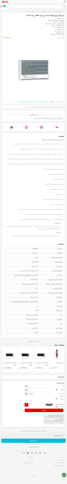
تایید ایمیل (33, 440)
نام (62, 386)
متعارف (35, 102)
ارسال (44, 410)
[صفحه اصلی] (64, 11)
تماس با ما (31, 460)
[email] (23, 453)
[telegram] (44, 453)
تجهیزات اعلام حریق (43, 102)
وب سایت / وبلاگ (60, 394)
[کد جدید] (26, 404)
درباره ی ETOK (60, 460)
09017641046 (32, 447)
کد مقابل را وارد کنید (59, 405)
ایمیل (62, 390)
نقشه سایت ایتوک (60, 463)
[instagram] (36, 453)
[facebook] (27, 453)
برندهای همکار (30, 457)
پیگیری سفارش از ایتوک (59, 465)
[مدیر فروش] (64, 475)
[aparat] (40, 453)
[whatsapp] (31, 453)
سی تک (59, 102)
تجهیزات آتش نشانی (57, 11)
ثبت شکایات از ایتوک (29, 463)
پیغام (62, 399)
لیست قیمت (61, 457)
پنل (18, 102)
